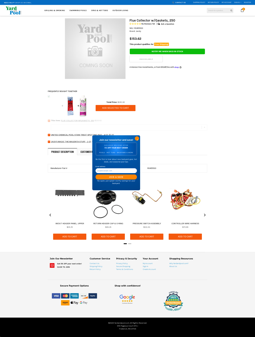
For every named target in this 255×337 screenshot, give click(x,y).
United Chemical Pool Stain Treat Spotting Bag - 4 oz (79, 135)
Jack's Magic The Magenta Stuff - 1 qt (71, 142)
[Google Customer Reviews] (127, 299)
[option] (47, 2)
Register (247, 2)
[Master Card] (65, 296)
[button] (135, 24)
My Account (226, 2)
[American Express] (74, 296)
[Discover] (83, 296)
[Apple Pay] (74, 303)
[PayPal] (92, 296)
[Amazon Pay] (65, 303)
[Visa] (56, 296)
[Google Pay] (83, 303)
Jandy (138, 31)
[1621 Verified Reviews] (127, 311)
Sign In (237, 2)
